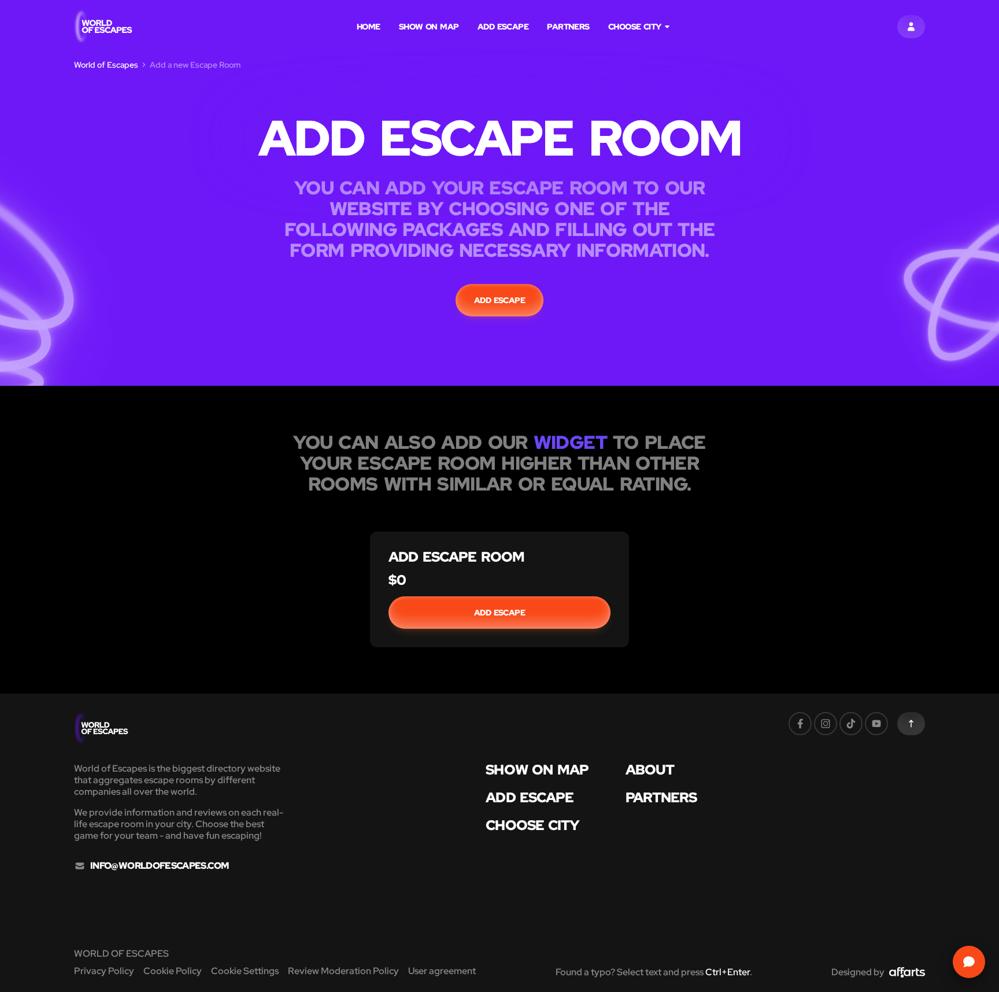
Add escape (503, 26)
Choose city (634, 26)
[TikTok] (851, 723)
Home (368, 26)
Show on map (429, 26)
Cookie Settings (245, 971)
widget (570, 442)
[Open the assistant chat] (969, 962)
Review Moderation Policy (343, 971)
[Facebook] (800, 723)
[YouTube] (876, 723)
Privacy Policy (104, 971)
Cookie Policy (172, 971)
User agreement (442, 971)
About (650, 770)
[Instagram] (825, 723)
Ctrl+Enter (727, 972)
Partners (568, 26)
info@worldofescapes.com (159, 866)
